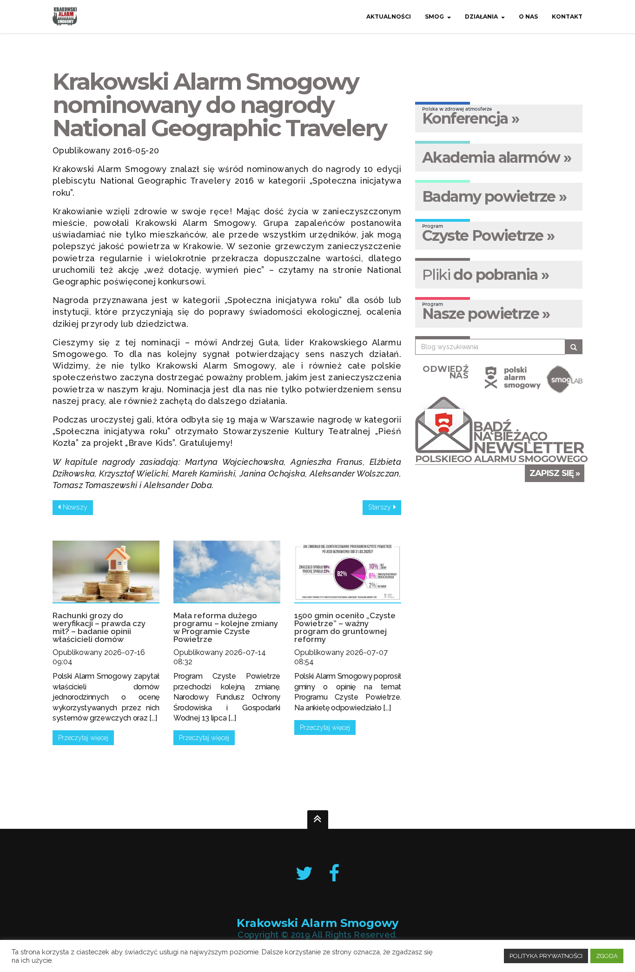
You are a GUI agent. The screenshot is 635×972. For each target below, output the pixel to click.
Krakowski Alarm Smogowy (317, 923)
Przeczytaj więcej (83, 737)
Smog (434, 16)
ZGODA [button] (607, 955)
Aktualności (388, 16)
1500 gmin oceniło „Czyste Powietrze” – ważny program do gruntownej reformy (345, 627)
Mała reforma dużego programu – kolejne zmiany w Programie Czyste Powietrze (225, 627)
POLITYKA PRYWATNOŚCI (545, 955)
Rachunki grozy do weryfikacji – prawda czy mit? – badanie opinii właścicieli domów (99, 627)
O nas (528, 16)
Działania (481, 16)
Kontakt (567, 16)
